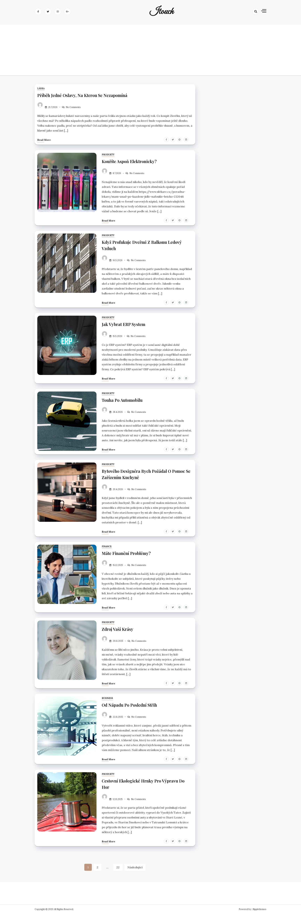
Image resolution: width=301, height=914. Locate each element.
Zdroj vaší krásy (117, 629)
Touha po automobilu (122, 400)
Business (107, 698)
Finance (107, 546)
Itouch (162, 11)
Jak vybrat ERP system (123, 324)
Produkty (108, 154)
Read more (44, 139)
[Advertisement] (150, 49)
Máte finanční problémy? (126, 553)
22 (117, 867)
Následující (135, 867)
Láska (41, 88)
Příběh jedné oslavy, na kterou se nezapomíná (82, 95)
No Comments (73, 107)
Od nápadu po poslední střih (129, 705)
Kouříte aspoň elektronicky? (129, 161)
